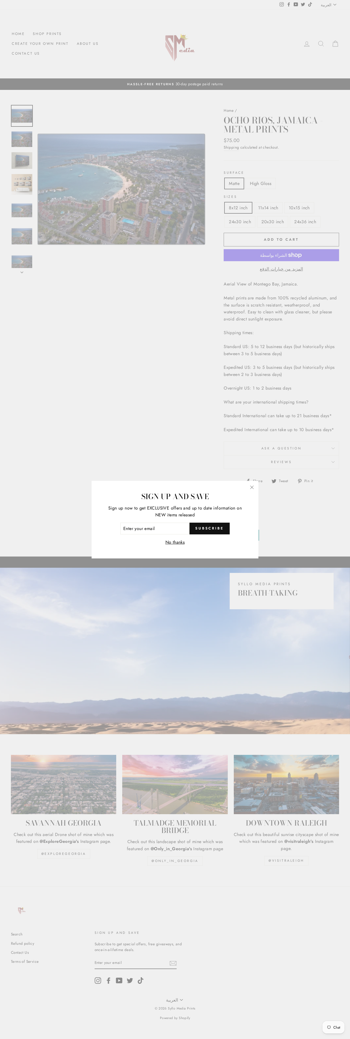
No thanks (175, 542)
